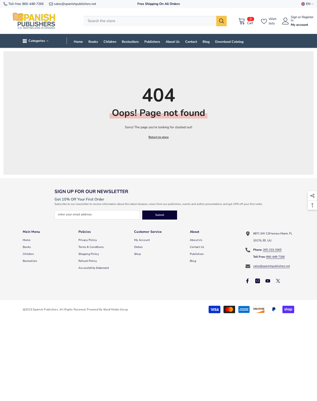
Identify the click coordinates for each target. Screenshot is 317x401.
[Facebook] (247, 281)
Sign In (294, 19)
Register (308, 17)
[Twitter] (278, 281)
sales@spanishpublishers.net (75, 4)
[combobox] (150, 21)
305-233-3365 (272, 250)
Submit (159, 215)
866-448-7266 (33, 4)
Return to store (159, 137)
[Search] (155, 21)
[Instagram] (257, 281)
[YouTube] (268, 281)
